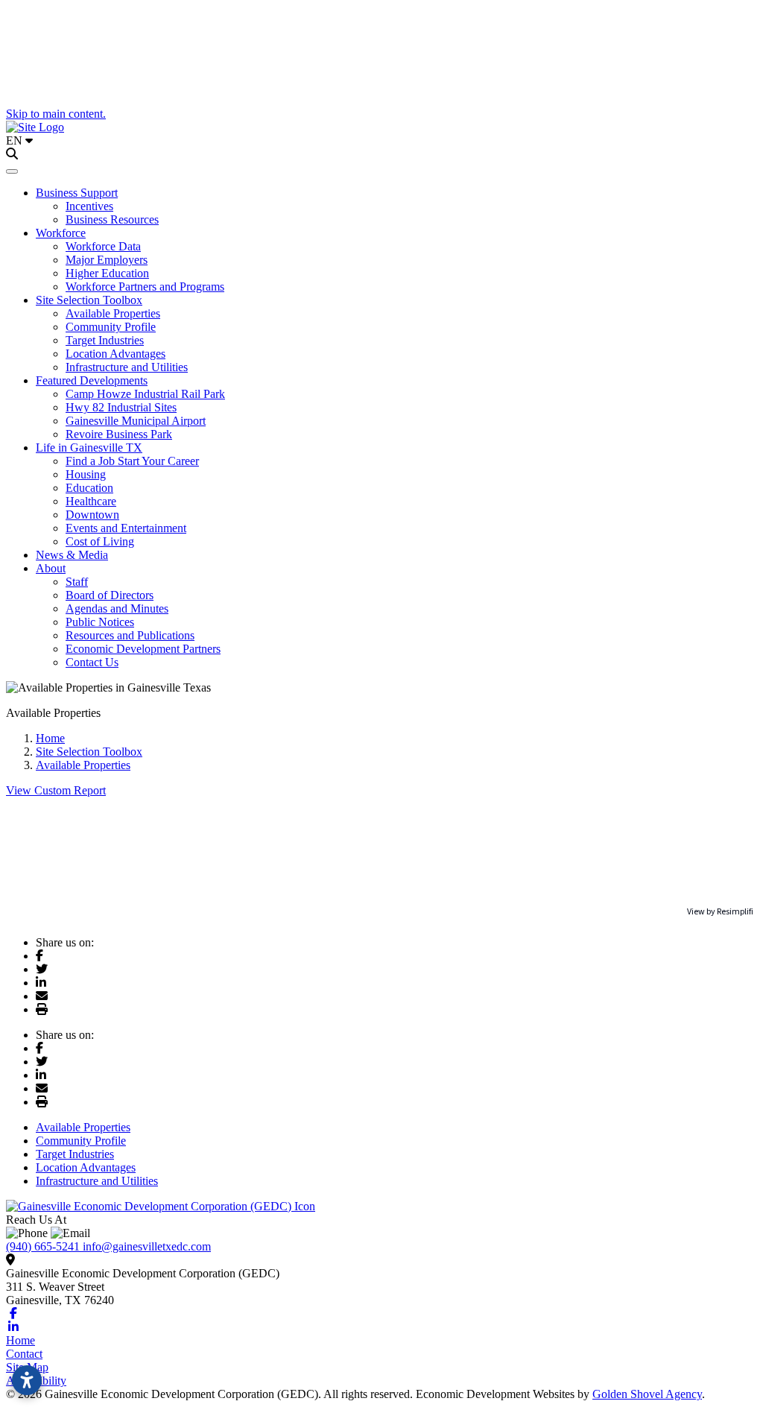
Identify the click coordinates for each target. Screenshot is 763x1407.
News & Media (72, 554)
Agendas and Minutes (117, 608)
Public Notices (100, 622)
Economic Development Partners (143, 648)
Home (20, 1340)
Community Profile (111, 326)
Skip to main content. (56, 113)
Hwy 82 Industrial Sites (121, 407)
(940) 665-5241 (44, 1246)
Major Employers (107, 259)
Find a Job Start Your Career (132, 461)
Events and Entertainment (126, 528)
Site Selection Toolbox (89, 300)
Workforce (61, 233)
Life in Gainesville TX (89, 447)
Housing (86, 474)
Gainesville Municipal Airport (136, 420)
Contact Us (92, 662)
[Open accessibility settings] (27, 1380)
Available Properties (113, 313)
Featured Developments (92, 380)
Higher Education (107, 273)
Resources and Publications (130, 635)
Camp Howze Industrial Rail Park (145, 394)
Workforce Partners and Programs (145, 286)
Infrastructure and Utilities (127, 367)
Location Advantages (115, 353)
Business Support (77, 192)
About (51, 568)
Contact (24, 1353)
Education (89, 487)
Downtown (92, 514)
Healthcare (91, 501)
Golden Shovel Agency (647, 1394)
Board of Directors (109, 595)
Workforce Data (103, 246)
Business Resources (112, 219)
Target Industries (105, 340)
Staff (77, 581)
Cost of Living (100, 541)
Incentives (89, 206)
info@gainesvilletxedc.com (147, 1246)
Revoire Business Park (119, 434)
